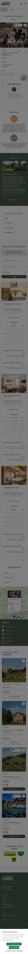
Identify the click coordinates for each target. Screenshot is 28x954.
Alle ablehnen (14, 947)
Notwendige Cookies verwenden (14, 950)
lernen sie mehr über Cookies (8, 940)
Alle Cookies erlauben (14, 944)
